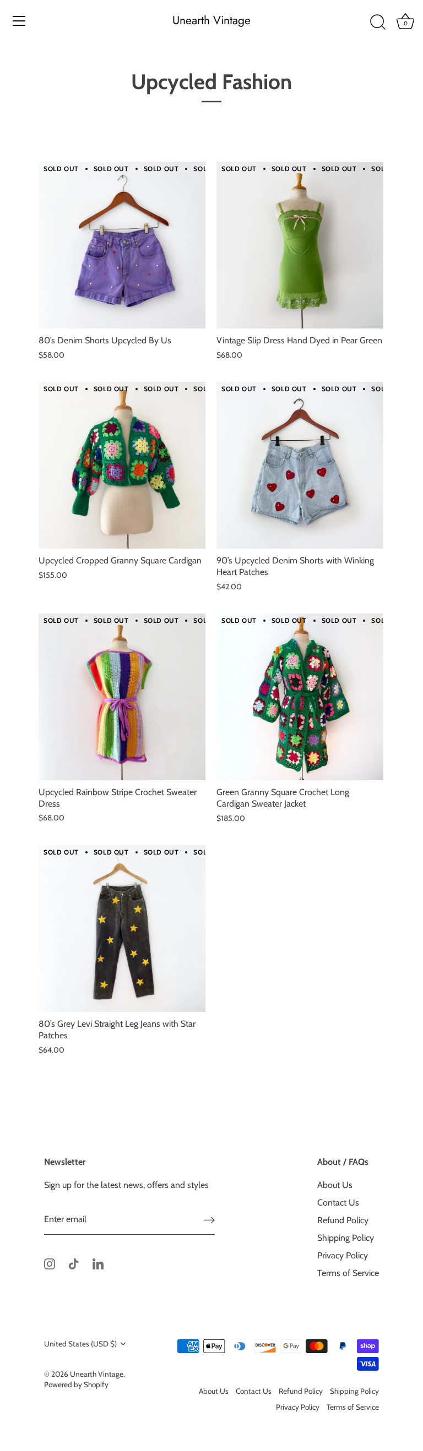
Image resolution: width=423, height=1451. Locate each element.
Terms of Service (348, 1273)
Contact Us (338, 1202)
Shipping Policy (345, 1238)
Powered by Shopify (76, 1384)
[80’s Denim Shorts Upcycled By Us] (122, 245)
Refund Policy (342, 1220)
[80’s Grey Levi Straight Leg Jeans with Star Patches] (122, 928)
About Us (334, 1185)
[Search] (378, 22)
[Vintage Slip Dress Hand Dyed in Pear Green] (299, 245)
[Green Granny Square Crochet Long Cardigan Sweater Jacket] (299, 697)
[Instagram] (49, 1263)
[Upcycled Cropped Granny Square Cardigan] (122, 465)
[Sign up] (209, 1219)
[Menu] (19, 21)
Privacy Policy (342, 1255)
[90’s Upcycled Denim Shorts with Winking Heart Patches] (299, 465)
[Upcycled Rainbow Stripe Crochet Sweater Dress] (122, 697)
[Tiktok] (73, 1263)
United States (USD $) (80, 1343)
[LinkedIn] (98, 1263)
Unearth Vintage (211, 21)
